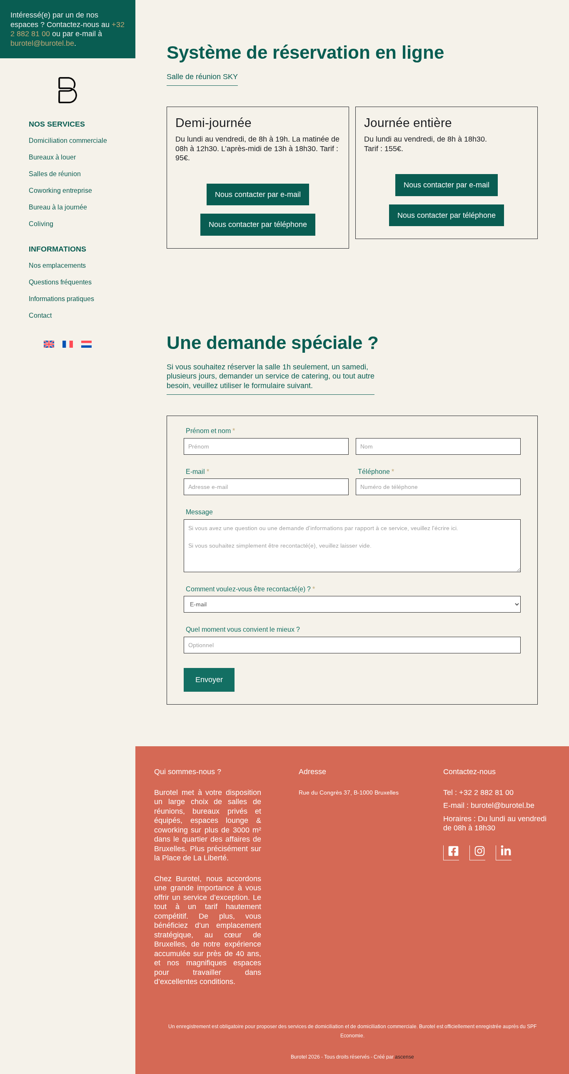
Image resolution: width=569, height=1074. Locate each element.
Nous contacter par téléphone (258, 224)
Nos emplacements (57, 265)
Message (199, 512)
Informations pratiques (61, 298)
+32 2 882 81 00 (486, 792)
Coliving (41, 223)
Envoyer (209, 679)
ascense (404, 1057)
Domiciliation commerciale (68, 140)
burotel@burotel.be (42, 43)
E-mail (197, 471)
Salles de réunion (55, 173)
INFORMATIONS (57, 249)
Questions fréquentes (60, 282)
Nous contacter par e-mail (258, 194)
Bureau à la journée (58, 207)
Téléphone (376, 471)
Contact (40, 315)
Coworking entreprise (60, 190)
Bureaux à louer (52, 157)
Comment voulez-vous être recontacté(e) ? (250, 589)
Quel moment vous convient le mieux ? (243, 629)
